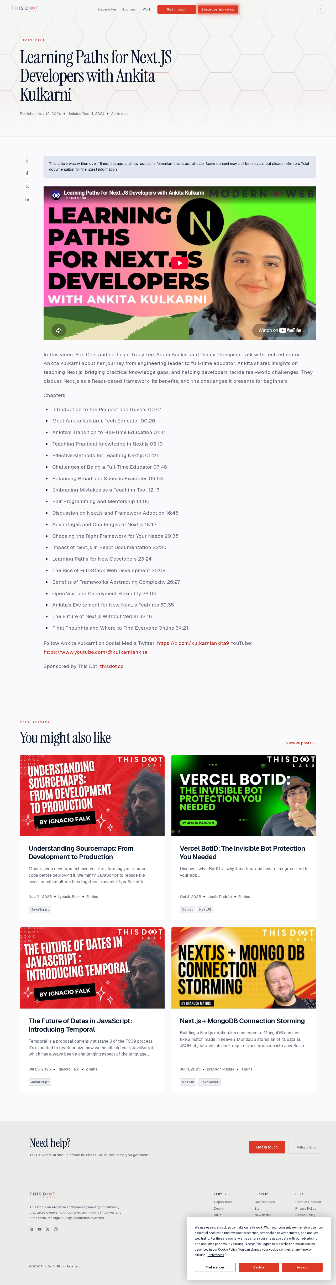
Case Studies (265, 1202)
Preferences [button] (216, 1255)
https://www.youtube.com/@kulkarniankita (95, 652)
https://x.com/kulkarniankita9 (193, 643)
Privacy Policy (305, 1208)
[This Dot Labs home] (24, 9)
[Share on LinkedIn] (27, 199)
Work (147, 9)
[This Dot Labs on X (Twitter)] (48, 1229)
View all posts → (301, 743)
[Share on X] (27, 186)
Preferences (215, 1267)
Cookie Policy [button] (227, 1249)
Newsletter (263, 1215)
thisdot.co (112, 666)
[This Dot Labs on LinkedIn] (31, 1229)
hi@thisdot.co (305, 1147)
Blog (258, 1208)
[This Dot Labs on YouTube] (39, 1229)
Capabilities (107, 9)
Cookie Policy (305, 1215)
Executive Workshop (218, 9)
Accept (302, 1267)
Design (219, 1208)
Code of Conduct (308, 1202)
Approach (130, 9)
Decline (258, 1267)
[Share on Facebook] (27, 173)
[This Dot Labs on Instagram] (56, 1229)
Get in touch (176, 9)
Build (218, 1215)
